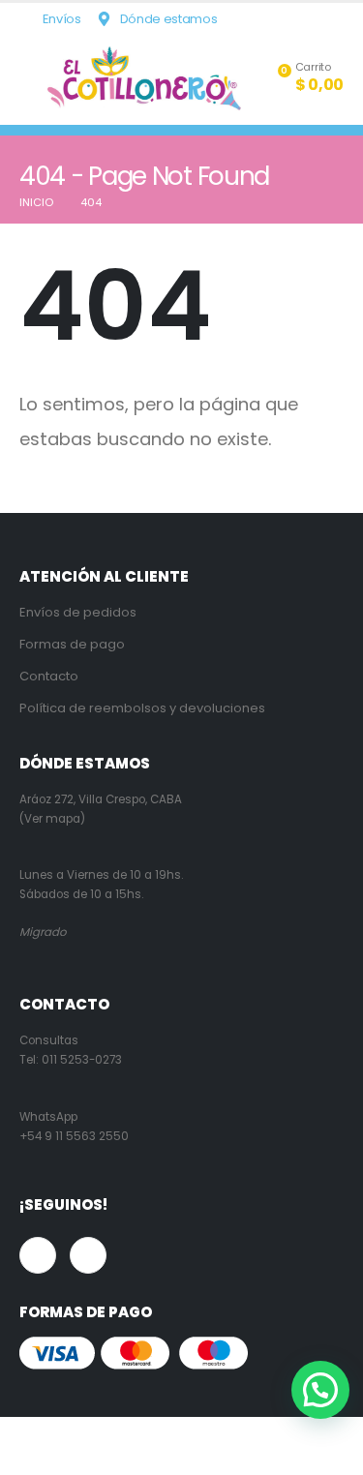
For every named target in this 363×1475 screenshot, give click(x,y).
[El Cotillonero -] (144, 78)
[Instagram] (330, 19)
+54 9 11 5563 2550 (74, 1136)
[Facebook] (299, 19)
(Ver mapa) (52, 819)
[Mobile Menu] (33, 78)
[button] (320, 1390)
